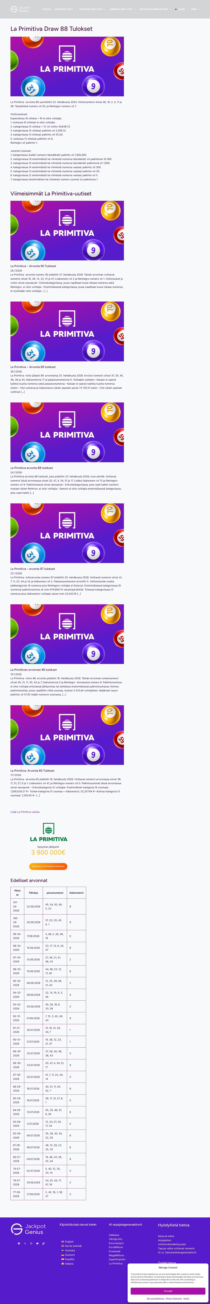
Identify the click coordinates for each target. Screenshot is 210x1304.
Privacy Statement (174, 1298)
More (194, 9)
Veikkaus (114, 1235)
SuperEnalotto (117, 1259)
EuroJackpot (116, 1243)
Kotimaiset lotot (64, 9)
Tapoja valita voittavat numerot (176, 1248)
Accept (168, 1291)
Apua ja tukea (166, 1236)
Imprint (186, 1298)
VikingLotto (115, 1239)
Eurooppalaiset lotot (91, 9)
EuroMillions (116, 1247)
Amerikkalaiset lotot (121, 9)
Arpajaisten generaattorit (153, 9)
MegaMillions (116, 1255)
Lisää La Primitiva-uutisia (25, 811)
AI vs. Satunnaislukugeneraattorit (177, 1252)
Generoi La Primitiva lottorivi (48, 866)
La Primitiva (116, 1263)
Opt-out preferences (155, 1298)
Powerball (114, 1251)
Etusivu (47, 9)
